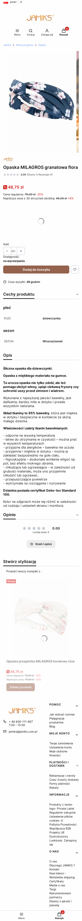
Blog (52, 726)
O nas (53, 861)
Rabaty (54, 787)
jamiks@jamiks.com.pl (23, 731)
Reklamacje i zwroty (62, 775)
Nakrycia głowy (24, 44)
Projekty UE (56, 832)
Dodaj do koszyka (36, 270)
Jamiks (7, 44)
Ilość (6, 244)
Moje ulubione (58, 751)
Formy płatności (59, 783)
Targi (52, 889)
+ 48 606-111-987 (21, 721)
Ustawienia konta (60, 747)
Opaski (42, 44)
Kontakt (54, 869)
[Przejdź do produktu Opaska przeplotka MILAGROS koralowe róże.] (41, 617)
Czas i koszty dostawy (64, 779)
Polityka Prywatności (62, 824)
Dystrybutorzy (58, 836)
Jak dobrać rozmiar (62, 714)
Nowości (55, 755)
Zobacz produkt (20, 687)
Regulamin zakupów (62, 812)
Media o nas (57, 885)
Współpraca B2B (60, 828)
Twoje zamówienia (61, 743)
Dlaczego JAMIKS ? (62, 865)
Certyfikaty (56, 881)
